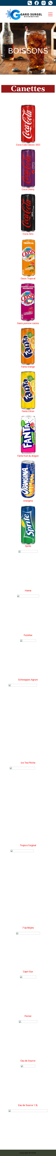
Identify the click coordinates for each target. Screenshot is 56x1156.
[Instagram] (43, 3)
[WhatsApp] (50, 3)
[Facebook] (37, 3)
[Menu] (50, 14)
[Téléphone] (30, 3)
